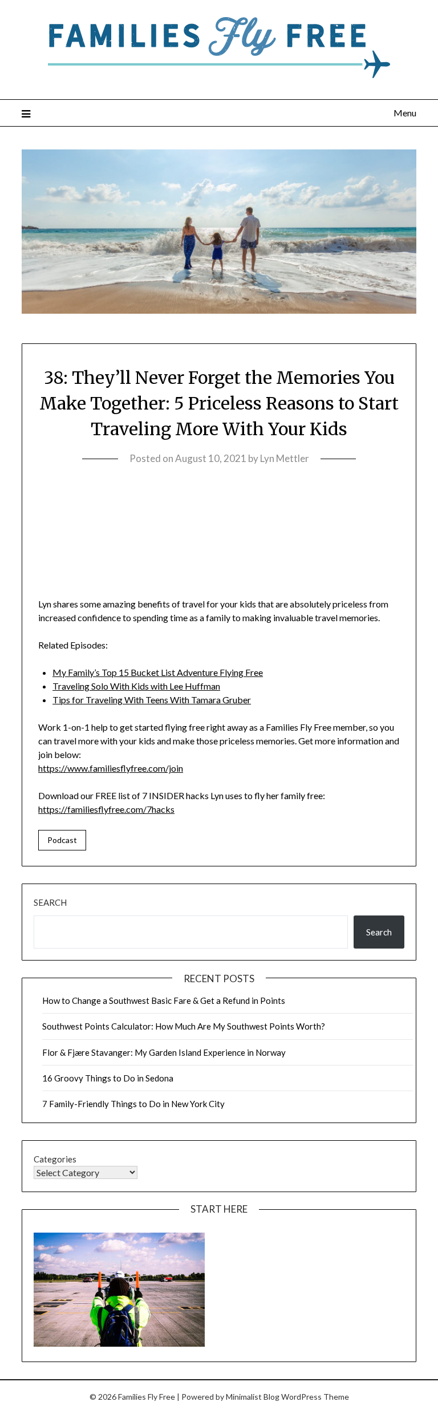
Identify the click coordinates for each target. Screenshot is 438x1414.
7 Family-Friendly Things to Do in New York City (133, 1104)
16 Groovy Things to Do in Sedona (107, 1078)
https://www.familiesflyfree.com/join (110, 768)
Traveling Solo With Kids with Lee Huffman (136, 685)
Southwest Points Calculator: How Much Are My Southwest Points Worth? (183, 1026)
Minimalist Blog (252, 1396)
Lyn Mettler (284, 458)
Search (50, 902)
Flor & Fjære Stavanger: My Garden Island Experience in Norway (164, 1052)
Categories (55, 1159)
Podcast (62, 840)
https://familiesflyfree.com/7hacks (106, 809)
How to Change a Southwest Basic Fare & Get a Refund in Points (163, 1000)
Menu (405, 112)
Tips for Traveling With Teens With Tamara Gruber (151, 699)
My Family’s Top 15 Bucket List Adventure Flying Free (157, 672)
